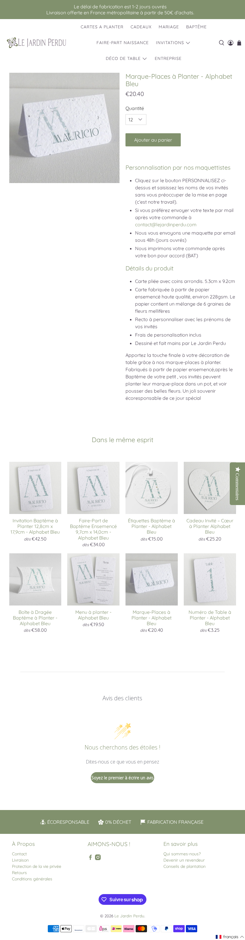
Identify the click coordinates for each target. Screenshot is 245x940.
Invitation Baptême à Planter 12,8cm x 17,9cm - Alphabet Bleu (35, 526)
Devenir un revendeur (184, 860)
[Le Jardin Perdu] (36, 43)
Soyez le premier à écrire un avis (122, 778)
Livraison (20, 860)
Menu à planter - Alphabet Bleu (93, 615)
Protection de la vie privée (36, 866)
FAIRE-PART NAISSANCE (123, 42)
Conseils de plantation (184, 866)
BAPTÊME (196, 27)
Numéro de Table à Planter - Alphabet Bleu (210, 617)
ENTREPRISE (168, 58)
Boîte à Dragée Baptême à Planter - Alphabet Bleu (35, 617)
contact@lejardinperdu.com (166, 224)
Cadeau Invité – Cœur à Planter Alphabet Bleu (209, 526)
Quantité (134, 108)
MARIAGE (169, 27)
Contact (19, 854)
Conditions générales (32, 879)
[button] (230, 937)
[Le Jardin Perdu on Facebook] (90, 858)
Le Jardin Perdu (129, 915)
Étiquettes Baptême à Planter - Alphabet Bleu (151, 526)
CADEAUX (141, 27)
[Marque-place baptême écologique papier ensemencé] (64, 128)
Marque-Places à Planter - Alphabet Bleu (151, 617)
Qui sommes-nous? (182, 854)
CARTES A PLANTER (102, 27)
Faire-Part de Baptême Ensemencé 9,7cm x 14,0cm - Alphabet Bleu (93, 529)
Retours (19, 872)
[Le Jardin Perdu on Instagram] (98, 858)
